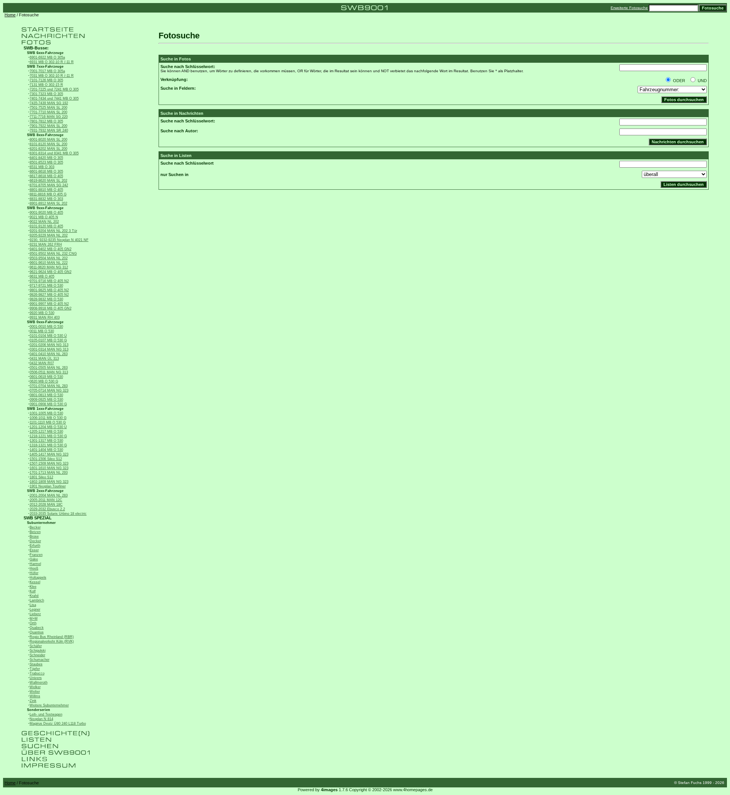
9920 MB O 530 (42, 313)
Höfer (34, 573)
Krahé (34, 596)
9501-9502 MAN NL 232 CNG (53, 253)
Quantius (37, 632)
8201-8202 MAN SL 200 (48, 149)
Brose (34, 536)
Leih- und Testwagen (46, 714)
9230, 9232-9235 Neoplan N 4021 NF (59, 240)
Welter (35, 691)
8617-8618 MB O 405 (46, 176)
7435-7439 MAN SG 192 (49, 103)
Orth (33, 623)
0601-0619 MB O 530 (46, 377)
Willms (35, 696)
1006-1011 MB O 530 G (48, 418)
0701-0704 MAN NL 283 (49, 386)
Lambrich (37, 600)
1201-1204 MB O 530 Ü (48, 427)
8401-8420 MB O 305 (46, 158)
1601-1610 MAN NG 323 (49, 468)
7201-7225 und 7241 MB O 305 (54, 89)
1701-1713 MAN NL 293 (49, 472)
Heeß (34, 568)
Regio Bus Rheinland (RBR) (52, 637)
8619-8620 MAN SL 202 (48, 180)
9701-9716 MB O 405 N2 (49, 281)
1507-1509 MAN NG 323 (49, 463)
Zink (33, 701)
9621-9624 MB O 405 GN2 (50, 272)
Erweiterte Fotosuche (629, 8)
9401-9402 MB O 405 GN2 (50, 249)
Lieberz (35, 614)
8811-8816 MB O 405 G (48, 194)
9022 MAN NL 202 (44, 222)
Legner (35, 609)
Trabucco (37, 673)
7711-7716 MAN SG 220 (49, 117)
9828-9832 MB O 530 (46, 299)
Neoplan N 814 (41, 719)
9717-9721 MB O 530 (46, 285)
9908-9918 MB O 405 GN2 (50, 308)
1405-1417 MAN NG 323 (49, 454)
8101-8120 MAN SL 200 (48, 144)
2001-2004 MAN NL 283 (49, 495)
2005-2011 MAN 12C (46, 500)
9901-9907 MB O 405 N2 (49, 304)
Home (10, 15)
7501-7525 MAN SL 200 (48, 107)
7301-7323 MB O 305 (46, 94)
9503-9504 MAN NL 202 (49, 258)
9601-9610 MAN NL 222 (49, 263)
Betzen (35, 532)
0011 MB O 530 (42, 331)
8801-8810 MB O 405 (46, 190)
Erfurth (35, 545)
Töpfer (35, 669)
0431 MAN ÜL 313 (44, 358)
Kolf (33, 591)
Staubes (36, 664)
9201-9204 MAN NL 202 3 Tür (53, 231)
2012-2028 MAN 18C (46, 504)
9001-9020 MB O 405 (46, 212)
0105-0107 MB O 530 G (48, 340)
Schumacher (39, 660)
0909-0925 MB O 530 (46, 399)
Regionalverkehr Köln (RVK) (52, 641)
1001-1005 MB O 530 (46, 413)
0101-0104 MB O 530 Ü (48, 336)
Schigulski (38, 650)
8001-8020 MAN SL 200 (48, 139)
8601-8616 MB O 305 (46, 171)
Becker (35, 527)
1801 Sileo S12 (41, 477)
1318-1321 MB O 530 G (48, 445)
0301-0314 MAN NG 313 (49, 349)
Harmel (35, 564)
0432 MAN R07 (42, 363)
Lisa (33, 605)
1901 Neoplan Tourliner (48, 486)
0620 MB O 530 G (44, 381)
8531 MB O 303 (42, 167)
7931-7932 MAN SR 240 (49, 130)
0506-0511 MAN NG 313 (49, 372)
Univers (36, 678)
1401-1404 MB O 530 (46, 450)
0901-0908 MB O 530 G (48, 404)
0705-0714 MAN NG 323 (49, 390)
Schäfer (36, 646)
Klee (33, 587)
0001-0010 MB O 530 (46, 326)
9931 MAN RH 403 (45, 317)
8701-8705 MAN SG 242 (49, 185)
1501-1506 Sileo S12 (46, 459)
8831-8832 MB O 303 (46, 199)
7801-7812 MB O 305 (46, 121)
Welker (35, 687)
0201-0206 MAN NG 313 (49, 345)
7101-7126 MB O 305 (46, 80)
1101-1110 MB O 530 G (48, 422)
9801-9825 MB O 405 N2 (49, 290)
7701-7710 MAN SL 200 (48, 112)
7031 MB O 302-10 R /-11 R (52, 76)
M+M (34, 618)
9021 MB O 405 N (44, 217)
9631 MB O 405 (42, 276)
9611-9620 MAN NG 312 (49, 267)
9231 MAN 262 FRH (46, 244)
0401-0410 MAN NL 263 (49, 354)
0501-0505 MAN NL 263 (49, 368)
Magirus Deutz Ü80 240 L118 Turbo (58, 723)
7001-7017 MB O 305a (47, 71)
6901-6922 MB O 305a (47, 57)
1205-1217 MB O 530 (46, 431)
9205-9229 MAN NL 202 (49, 235)
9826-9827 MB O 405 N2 (49, 295)
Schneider (37, 655)
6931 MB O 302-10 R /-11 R (52, 62)
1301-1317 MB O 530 (46, 441)
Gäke (34, 559)
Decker (35, 541)
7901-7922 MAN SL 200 (48, 126)
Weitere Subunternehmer (49, 705)
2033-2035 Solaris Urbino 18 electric (58, 514)
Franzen (36, 555)
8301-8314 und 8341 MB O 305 (54, 153)
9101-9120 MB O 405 (46, 226)
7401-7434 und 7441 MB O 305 (54, 98)
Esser (34, 550)
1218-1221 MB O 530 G (48, 436)
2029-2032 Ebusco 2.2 (47, 509)
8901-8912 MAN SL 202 (48, 203)
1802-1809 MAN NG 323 (49, 482)
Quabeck (37, 628)
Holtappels (38, 577)
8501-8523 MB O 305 (46, 162)
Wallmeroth (39, 682)
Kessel (35, 582)
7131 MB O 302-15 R (46, 85)
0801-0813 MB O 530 (46, 395)
